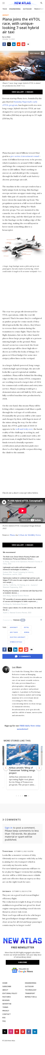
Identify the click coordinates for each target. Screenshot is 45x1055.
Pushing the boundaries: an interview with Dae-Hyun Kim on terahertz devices (22, 592)
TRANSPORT (39, 9)
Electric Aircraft (17, 637)
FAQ (4, 1021)
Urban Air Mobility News (29, 535)
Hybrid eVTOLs (16, 642)
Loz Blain (16, 667)
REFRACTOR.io (31, 997)
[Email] (28, 44)
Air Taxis (14, 632)
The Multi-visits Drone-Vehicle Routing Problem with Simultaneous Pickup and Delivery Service (21, 558)
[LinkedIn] (14, 44)
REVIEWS (5, 1000)
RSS (3, 1017)
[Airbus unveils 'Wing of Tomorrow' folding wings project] (22, 754)
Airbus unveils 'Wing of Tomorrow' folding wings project (22, 770)
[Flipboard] (23, 44)
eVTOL (26, 627)
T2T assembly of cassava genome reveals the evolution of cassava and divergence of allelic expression (22, 600)
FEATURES (6, 997)
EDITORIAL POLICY (9, 993)
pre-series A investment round (25, 156)
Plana (12, 535)
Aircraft (5, 15)
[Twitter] (9, 44)
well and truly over (24, 429)
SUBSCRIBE (6, 986)
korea (26, 632)
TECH (4, 9)
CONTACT (6, 1014)
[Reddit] (18, 44)
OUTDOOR (27, 9)
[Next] (39, 768)
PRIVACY (5, 1011)
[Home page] (22, 4)
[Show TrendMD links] (41, 620)
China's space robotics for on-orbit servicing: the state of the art (22, 609)
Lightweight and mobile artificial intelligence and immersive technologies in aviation (19, 568)
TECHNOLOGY (30, 990)
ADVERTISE (6, 1004)
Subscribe (22, 962)
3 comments (25, 656)
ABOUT (5, 990)
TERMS (5, 1007)
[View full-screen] (42, 53)
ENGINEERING (15, 9)
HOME (4, 983)
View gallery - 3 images (22, 92)
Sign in (8, 827)
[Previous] (6, 768)
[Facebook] (4, 44)
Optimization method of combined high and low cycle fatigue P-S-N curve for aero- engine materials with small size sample (22, 580)
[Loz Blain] (6, 669)
